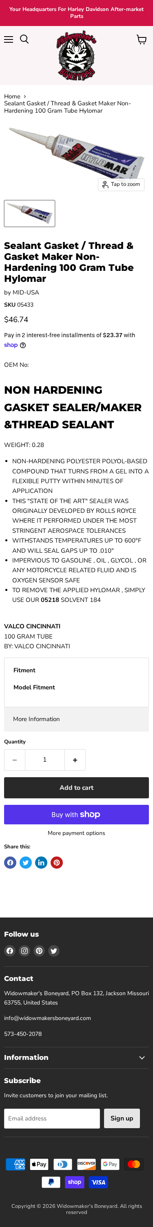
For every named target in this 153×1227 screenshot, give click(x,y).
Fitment (24, 670)
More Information (36, 719)
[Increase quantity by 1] (75, 759)
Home (12, 96)
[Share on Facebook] (10, 863)
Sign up (122, 1118)
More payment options (76, 833)
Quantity (15, 742)
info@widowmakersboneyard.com (47, 1018)
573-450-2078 (23, 1034)
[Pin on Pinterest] (57, 863)
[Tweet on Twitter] (26, 863)
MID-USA (26, 292)
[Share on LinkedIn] (41, 863)
